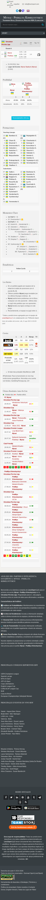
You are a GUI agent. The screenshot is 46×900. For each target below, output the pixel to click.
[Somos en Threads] (20, 10)
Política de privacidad (8, 887)
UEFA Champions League (10, 674)
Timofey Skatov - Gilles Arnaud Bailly (13, 766)
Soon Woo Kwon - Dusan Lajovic (12, 721)
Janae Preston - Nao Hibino (10, 734)
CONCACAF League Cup (10, 689)
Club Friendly (8, 444)
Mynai (12, 90)
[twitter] (11, 797)
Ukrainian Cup (9, 408)
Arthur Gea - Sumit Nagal (9, 769)
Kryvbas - (17, 454)
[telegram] (39, 797)
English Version (11, 890)
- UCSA (17, 497)
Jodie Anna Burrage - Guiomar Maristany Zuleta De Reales (21, 761)
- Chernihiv (17, 542)
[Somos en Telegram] (17, 10)
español (16, 4)
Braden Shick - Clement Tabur (11, 729)
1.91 (16, 345)
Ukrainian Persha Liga (12, 400)
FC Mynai (7, 397)
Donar (3, 890)
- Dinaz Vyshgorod (18, 527)
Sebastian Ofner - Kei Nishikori (11, 756)
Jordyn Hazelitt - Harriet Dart (11, 759)
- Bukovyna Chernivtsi (19, 479)
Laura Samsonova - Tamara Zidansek (14, 754)
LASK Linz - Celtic (7, 716)
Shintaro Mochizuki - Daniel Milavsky (13, 751)
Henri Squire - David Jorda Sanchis (13, 764)
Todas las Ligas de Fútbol (27, 890)
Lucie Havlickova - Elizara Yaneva (12, 724)
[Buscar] (43, 24)
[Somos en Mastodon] (23, 10)
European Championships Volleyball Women (16, 696)
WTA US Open (6, 679)
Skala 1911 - (19, 426)
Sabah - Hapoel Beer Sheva (10, 711)
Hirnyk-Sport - (17, 550)
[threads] (20, 802)
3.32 (21, 345)
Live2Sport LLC (7, 318)
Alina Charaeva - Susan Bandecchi (13, 771)
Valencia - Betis (6, 719)
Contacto (32, 887)
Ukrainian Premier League (13, 428)
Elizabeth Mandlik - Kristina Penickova (14, 731)
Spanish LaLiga (6, 676)
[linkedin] (17, 797)
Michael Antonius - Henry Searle (12, 726)
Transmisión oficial (20, 118)
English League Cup (8, 686)
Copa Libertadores (7, 684)
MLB (2, 691)
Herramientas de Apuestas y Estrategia (14, 882)
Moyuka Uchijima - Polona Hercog (13, 749)
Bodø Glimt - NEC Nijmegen (10, 714)
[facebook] (6, 797)
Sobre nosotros (22, 887)
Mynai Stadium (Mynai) (29, 67)
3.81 (26, 345)
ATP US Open (5, 681)
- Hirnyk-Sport (17, 512)
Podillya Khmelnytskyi (12, 471)
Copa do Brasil (6, 694)
